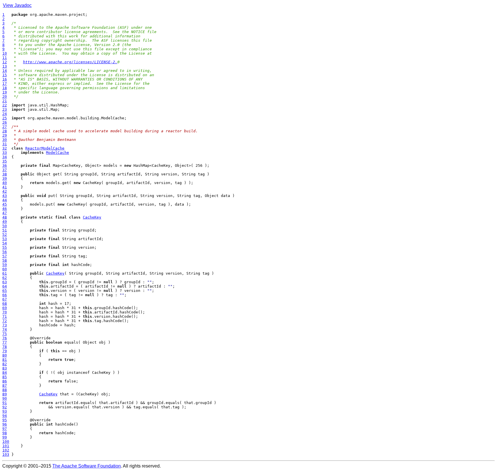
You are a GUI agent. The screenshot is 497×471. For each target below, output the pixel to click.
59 (4, 265)
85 (4, 377)
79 (4, 351)
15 (4, 75)
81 (4, 359)
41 (4, 187)
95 (4, 420)
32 (4, 148)
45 (4, 204)
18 (4, 88)
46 (4, 208)
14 (4, 70)
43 (4, 196)
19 (4, 92)
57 (4, 256)
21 (4, 101)
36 (4, 165)
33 (4, 152)
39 (4, 178)
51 (4, 230)
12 (4, 62)
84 (4, 372)
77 (4, 342)
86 (4, 381)
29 (4, 135)
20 (4, 96)
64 (4, 286)
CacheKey (92, 217)
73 (4, 325)
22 (4, 105)
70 (4, 312)
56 (4, 252)
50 (4, 226)
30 (4, 139)
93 (4, 411)
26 (4, 122)
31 (4, 144)
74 (4, 329)
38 (4, 174)
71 (4, 316)
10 (4, 53)
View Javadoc (17, 5)
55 (4, 247)
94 (4, 415)
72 (4, 321)
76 (4, 338)
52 (4, 234)
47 (4, 213)
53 (4, 239)
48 (4, 217)
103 (5, 454)
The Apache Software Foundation (86, 466)
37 (4, 170)
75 (4, 334)
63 (4, 282)
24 (4, 114)
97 (4, 428)
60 (4, 269)
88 (4, 390)
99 (4, 437)
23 (4, 109)
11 (4, 57)
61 (4, 273)
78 (4, 346)
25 (4, 118)
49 (4, 221)
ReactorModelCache (44, 148)
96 (4, 424)
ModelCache (57, 152)
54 (4, 243)
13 (4, 66)
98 (4, 433)
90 (4, 398)
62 (4, 277)
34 (4, 157)
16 (4, 79)
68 (4, 303)
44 (4, 200)
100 (5, 441)
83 (4, 368)
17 (4, 83)
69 (4, 308)
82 (4, 364)
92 (4, 407)
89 (4, 394)
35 (4, 161)
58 (4, 260)
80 (4, 355)
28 (4, 131)
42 (4, 191)
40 (4, 183)
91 (4, 403)
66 (4, 295)
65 (4, 290)
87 (4, 385)
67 (4, 299)
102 (5, 450)
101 (5, 446)
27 (4, 127)
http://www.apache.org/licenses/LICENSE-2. (70, 62)
